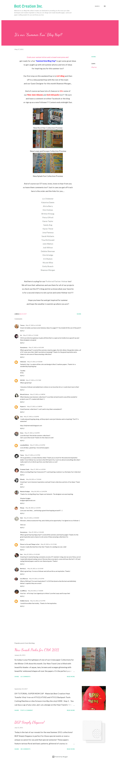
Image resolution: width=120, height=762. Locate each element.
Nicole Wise (48, 262)
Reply (22, 331)
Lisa (21, 416)
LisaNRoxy (23, 590)
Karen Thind (48, 229)
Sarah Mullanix (48, 236)
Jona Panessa (47, 232)
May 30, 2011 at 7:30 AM (35, 590)
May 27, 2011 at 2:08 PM (37, 394)
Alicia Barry (48, 206)
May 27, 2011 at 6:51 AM (33, 325)
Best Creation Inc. (28, 6)
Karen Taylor (47, 221)
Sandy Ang (47, 225)
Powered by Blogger (61, 757)
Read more (71, 676)
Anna (21, 433)
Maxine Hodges (25, 491)
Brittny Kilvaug (47, 214)
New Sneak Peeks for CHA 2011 (37, 650)
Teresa (22, 325)
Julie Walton (48, 244)
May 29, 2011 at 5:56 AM (36, 532)
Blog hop (94, 67)
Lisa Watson (24, 578)
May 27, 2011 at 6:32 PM (38, 469)
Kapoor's (23, 406)
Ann (21, 554)
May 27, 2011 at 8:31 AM (36, 347)
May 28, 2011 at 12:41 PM (39, 491)
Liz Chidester (48, 198)
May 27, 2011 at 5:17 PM (32, 455)
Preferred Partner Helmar (57, 281)
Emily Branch (47, 266)
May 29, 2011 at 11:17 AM (49, 544)
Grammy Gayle (24, 469)
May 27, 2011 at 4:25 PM (37, 445)
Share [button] (93, 56)
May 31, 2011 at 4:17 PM (37, 601)
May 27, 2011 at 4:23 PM (32, 433)
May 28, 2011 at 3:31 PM (33, 508)
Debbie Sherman (48, 251)
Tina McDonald (47, 240)
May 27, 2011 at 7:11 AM (30, 335)
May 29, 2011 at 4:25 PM (36, 578)
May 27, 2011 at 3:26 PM (31, 416)
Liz (21, 335)
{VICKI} (22, 380)
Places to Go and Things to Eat (29, 544)
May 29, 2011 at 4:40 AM (31, 518)
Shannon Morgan (48, 270)
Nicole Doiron (24, 394)
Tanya (22, 455)
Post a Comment (27, 710)
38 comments (25, 749)
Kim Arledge (48, 255)
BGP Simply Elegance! (29, 722)
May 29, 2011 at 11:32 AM (32, 554)
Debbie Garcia (24, 601)
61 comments (25, 676)
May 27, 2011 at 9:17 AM (33, 380)
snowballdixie (24, 445)
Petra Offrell (47, 217)
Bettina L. (23, 568)
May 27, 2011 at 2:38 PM (34, 406)
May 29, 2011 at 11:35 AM (35, 568)
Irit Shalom (47, 259)
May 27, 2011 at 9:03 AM (34, 361)
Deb (21, 518)
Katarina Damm (47, 202)
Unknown (23, 361)
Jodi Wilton (48, 247)
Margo (22, 508)
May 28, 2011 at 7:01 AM (33, 479)
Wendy (22, 479)
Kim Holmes (48, 210)
